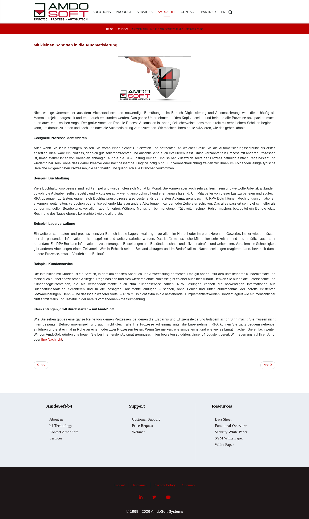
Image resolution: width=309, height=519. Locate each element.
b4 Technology (60, 426)
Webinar (138, 432)
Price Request (142, 426)
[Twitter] (154, 497)
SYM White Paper (229, 438)
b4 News (123, 28)
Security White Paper (231, 432)
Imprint (119, 485)
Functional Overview (231, 426)
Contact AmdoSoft (63, 432)
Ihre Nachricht (51, 339)
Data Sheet (223, 419)
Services (55, 438)
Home (109, 28)
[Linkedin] (141, 497)
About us (56, 419)
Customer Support (146, 419)
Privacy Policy (164, 485)
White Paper (224, 444)
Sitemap (188, 485)
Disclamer (139, 485)
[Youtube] (168, 497)
